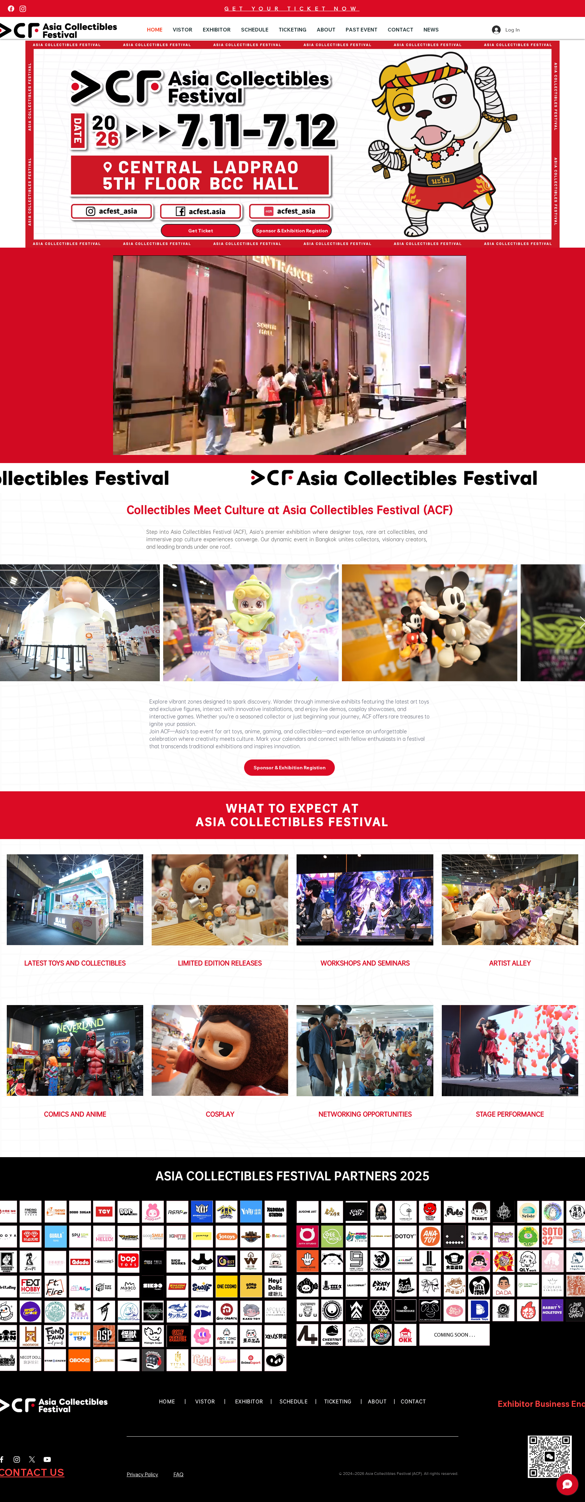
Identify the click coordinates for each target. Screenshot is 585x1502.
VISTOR (205, 1401)
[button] (183, 29)
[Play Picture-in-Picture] (445, 445)
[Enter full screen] (457, 445)
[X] (32, 1459)
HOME (167, 1401)
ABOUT (379, 1401)
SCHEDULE (294, 1401)
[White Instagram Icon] (17, 1459)
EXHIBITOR (249, 1401)
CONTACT (413, 1401)
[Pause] (121, 445)
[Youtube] (47, 1459)
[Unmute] (133, 445)
